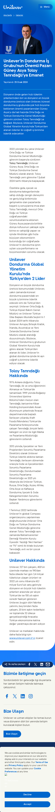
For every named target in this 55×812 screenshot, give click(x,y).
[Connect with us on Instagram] (31, 696)
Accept (27, 804)
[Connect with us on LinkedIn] (23, 696)
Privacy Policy (16, 765)
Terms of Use (41, 762)
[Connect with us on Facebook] (7, 696)
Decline (27, 794)
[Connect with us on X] (15, 696)
